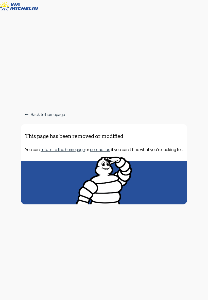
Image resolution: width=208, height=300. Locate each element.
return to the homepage (63, 149)
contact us (100, 149)
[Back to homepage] (20, 6)
